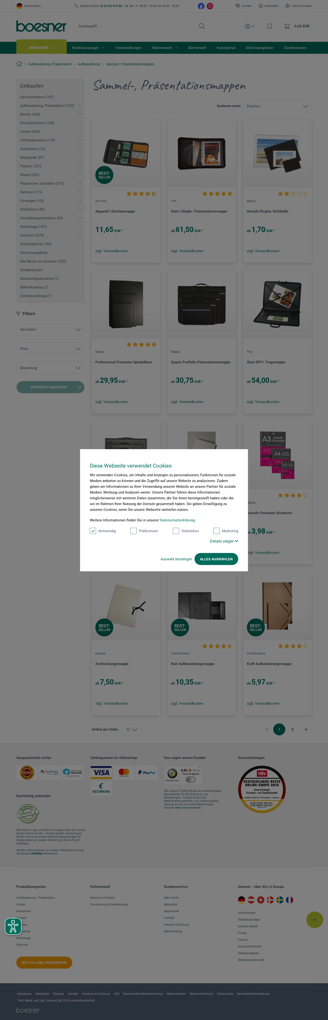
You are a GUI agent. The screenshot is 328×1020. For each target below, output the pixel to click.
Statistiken (190, 531)
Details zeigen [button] (222, 541)
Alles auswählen (216, 559)
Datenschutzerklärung (177, 520)
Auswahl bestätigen (176, 559)
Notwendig (107, 531)
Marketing (230, 531)
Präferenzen (148, 531)
